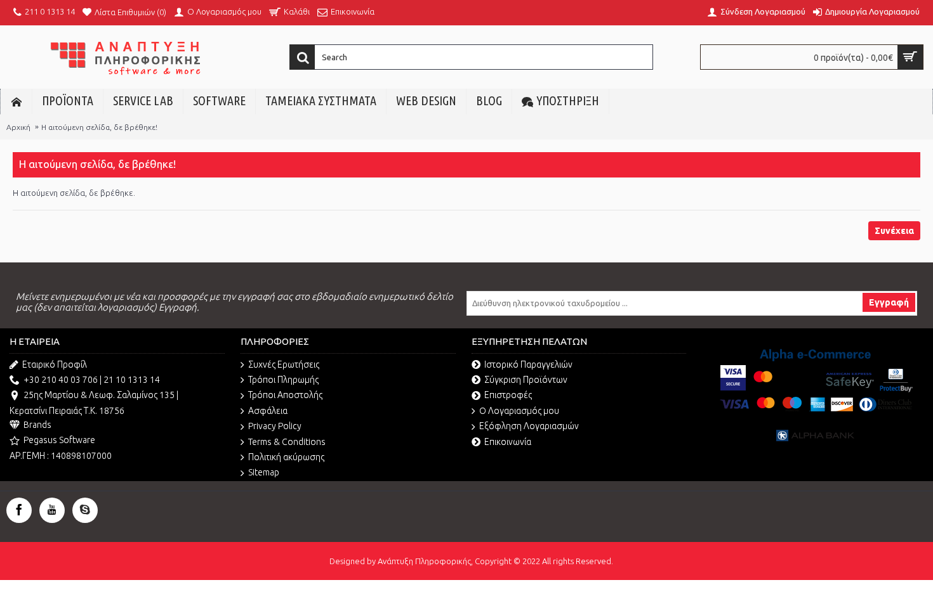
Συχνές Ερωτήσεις (283, 364)
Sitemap (263, 472)
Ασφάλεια (268, 411)
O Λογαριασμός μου (519, 411)
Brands (37, 425)
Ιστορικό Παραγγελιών (528, 364)
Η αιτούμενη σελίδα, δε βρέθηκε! (99, 127)
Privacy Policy (274, 426)
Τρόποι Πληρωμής (283, 380)
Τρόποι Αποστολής (285, 395)
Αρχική (18, 127)
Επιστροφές (508, 395)
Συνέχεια (894, 231)
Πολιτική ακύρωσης (286, 457)
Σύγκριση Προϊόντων (525, 380)
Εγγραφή (889, 302)
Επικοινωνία (507, 442)
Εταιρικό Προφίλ (54, 364)
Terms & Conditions (287, 442)
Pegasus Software (59, 440)
